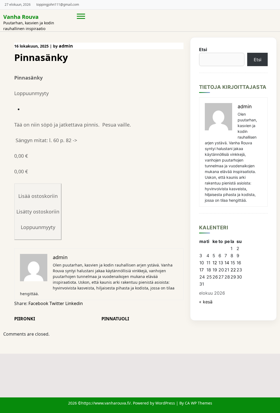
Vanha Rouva (21, 16)
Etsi (203, 49)
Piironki (24, 319)
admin (66, 46)
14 (226, 262)
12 (214, 262)
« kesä (205, 301)
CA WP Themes (198, 403)
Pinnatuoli (115, 319)
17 (201, 270)
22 (233, 270)
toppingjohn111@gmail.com (57, 4)
